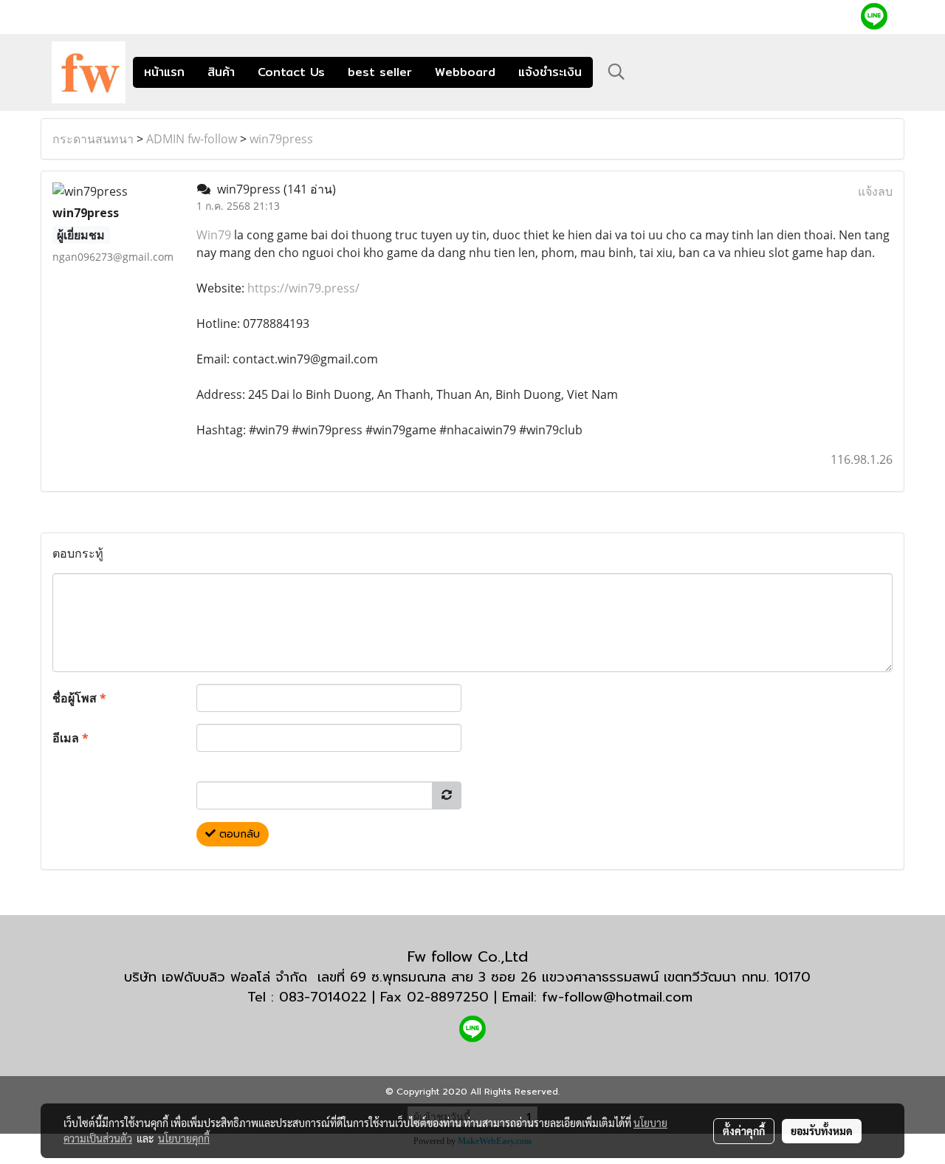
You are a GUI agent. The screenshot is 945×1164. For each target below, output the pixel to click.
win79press (281, 139)
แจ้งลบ (875, 191)
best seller (380, 72)
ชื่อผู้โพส (79, 698)
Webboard (465, 72)
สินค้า (221, 72)
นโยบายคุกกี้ (184, 1138)
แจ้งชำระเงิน (550, 72)
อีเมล (70, 738)
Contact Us (291, 72)
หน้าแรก (164, 72)
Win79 (213, 235)
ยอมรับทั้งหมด (822, 1130)
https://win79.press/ (303, 288)
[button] (616, 72)
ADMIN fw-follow (191, 139)
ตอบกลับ (238, 834)
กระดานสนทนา (93, 139)
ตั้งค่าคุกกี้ (744, 1130)
